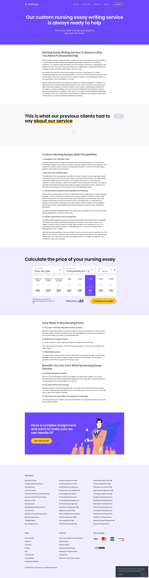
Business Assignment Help (68, 480)
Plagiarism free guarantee (68, 551)
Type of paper (39, 268)
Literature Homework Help (68, 524)
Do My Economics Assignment (69, 490)
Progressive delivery (32, 561)
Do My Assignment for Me (68, 484)
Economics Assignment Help (69, 507)
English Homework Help (67, 510)
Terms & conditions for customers (71, 538)
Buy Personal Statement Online (35, 497)
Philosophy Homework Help (102, 487)
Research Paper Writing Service (104, 520)
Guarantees (63, 555)
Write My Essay (30, 487)
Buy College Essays (31, 524)
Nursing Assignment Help (102, 484)
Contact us (97, 4)
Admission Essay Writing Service (36, 514)
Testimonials (29, 555)
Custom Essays (30, 490)
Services (76, 4)
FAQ (26, 551)
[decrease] (111, 269)
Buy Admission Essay (32, 517)
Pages (100, 268)
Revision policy (64, 545)
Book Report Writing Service (102, 504)
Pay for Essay (29, 510)
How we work (86, 4)
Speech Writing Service (101, 524)
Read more (120, 574)
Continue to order (103, 301)
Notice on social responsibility (69, 558)
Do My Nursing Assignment (68, 504)
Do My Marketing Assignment (69, 500)
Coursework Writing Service (102, 510)
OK (143, 574)
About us (107, 4)
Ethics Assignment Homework (69, 514)
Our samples (29, 558)
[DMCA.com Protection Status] (99, 548)
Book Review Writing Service (102, 500)
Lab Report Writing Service (102, 517)
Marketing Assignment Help (102, 480)
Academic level (71, 268)
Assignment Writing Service (102, 497)
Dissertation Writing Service (103, 514)
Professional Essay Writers (34, 484)
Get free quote (41, 440)
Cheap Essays (30, 504)
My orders (118, 4)
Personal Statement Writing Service (37, 494)
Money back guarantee (67, 548)
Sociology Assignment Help (102, 494)
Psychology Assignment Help (103, 490)
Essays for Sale (30, 500)
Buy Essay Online (30, 480)
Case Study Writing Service (102, 507)
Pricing (27, 548)
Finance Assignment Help (68, 517)
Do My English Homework (67, 494)
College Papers (30, 520)
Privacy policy (64, 541)
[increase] (114, 269)
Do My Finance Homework (68, 497)
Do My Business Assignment (68, 487)
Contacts (28, 545)
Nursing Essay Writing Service (35, 507)
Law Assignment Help (66, 520)
